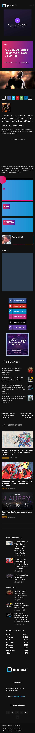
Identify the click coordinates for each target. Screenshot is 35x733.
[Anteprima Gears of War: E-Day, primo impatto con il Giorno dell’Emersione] (30, 370)
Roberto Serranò (11, 62)
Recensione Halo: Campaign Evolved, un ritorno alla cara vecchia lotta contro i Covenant (14, 398)
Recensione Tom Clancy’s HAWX (27, 416)
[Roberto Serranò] (6, 239)
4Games (4, 488)
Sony (5, 44)
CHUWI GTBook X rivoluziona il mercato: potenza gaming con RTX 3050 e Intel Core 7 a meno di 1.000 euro (13, 388)
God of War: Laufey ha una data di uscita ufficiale (17, 513)
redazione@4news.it (19, 696)
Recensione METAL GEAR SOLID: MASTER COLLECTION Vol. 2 (12, 379)
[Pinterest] (17, 98)
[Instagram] (21, 712)
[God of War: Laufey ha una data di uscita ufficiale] (17, 501)
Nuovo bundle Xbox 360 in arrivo (8, 416)
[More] (30, 98)
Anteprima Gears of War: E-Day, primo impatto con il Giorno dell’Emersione (12, 370)
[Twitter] (13, 98)
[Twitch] (17, 717)
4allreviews (5, 457)
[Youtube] (26, 712)
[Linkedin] (26, 98)
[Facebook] (9, 98)
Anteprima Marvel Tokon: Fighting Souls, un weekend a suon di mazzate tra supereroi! (17, 483)
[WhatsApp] (21, 98)
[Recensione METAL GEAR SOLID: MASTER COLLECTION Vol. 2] (30, 379)
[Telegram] (12, 712)
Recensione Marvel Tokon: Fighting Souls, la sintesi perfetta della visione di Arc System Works (17, 452)
